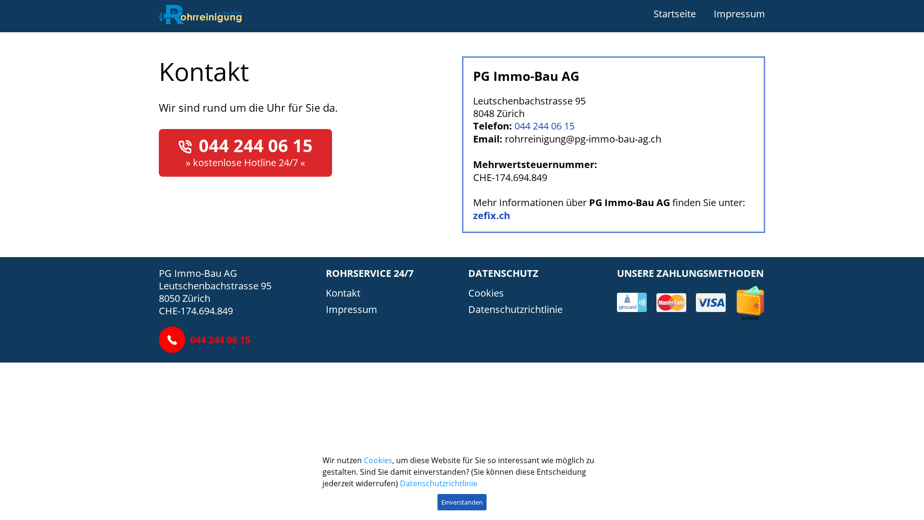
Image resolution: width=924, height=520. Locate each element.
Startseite (675, 13)
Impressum (739, 13)
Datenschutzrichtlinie (515, 309)
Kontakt (343, 292)
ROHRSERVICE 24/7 (369, 273)
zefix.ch (491, 215)
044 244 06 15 (256, 145)
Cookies (486, 292)
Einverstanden (462, 502)
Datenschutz (503, 273)
